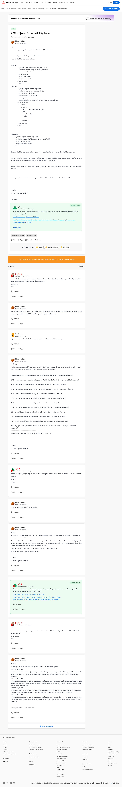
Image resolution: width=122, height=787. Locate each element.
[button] (111, 9)
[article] (46, 285)
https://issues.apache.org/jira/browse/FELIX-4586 (26, 217)
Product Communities (11, 8)
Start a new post (59, 259)
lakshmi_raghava (20, 41)
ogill (19, 206)
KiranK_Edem (19, 334)
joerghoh (17, 274)
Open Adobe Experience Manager (100, 18)
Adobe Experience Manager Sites (40, 8)
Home (2, 8)
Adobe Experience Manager (24, 8)
